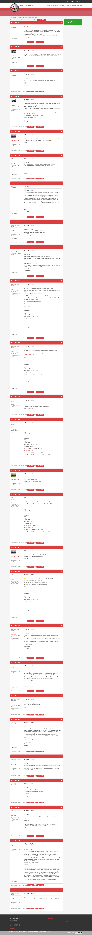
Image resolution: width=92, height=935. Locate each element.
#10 (61, 280)
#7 (61, 183)
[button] (11, 2)
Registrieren (78, 1)
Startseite (13, 17)
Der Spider (55, 5)
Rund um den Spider (21, 17)
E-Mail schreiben (13, 928)
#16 (61, 547)
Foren (16, 17)
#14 (61, 470)
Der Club (49, 5)
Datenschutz (67, 921)
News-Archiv (67, 924)
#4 (61, 96)
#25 (61, 840)
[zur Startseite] (14, 7)
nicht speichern (78, 932)
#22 (61, 756)
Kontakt (79, 5)
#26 (61, 890)
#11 (61, 342)
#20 (61, 695)
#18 (61, 625)
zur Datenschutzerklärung (44, 931)
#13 (61, 419)
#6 (61, 155)
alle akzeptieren (70, 932)
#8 (61, 221)
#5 (61, 131)
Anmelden (72, 1)
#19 (61, 662)
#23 (61, 780)
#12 (61, 396)
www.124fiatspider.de (28, 450)
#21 (61, 719)
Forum (67, 5)
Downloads (73, 5)
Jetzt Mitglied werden (70, 22)
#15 (61, 494)
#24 (61, 807)
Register (62, 5)
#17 (61, 571)
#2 (61, 46)
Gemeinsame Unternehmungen (31, 17)
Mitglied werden (50, 918)
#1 (61, 22)
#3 (61, 70)
